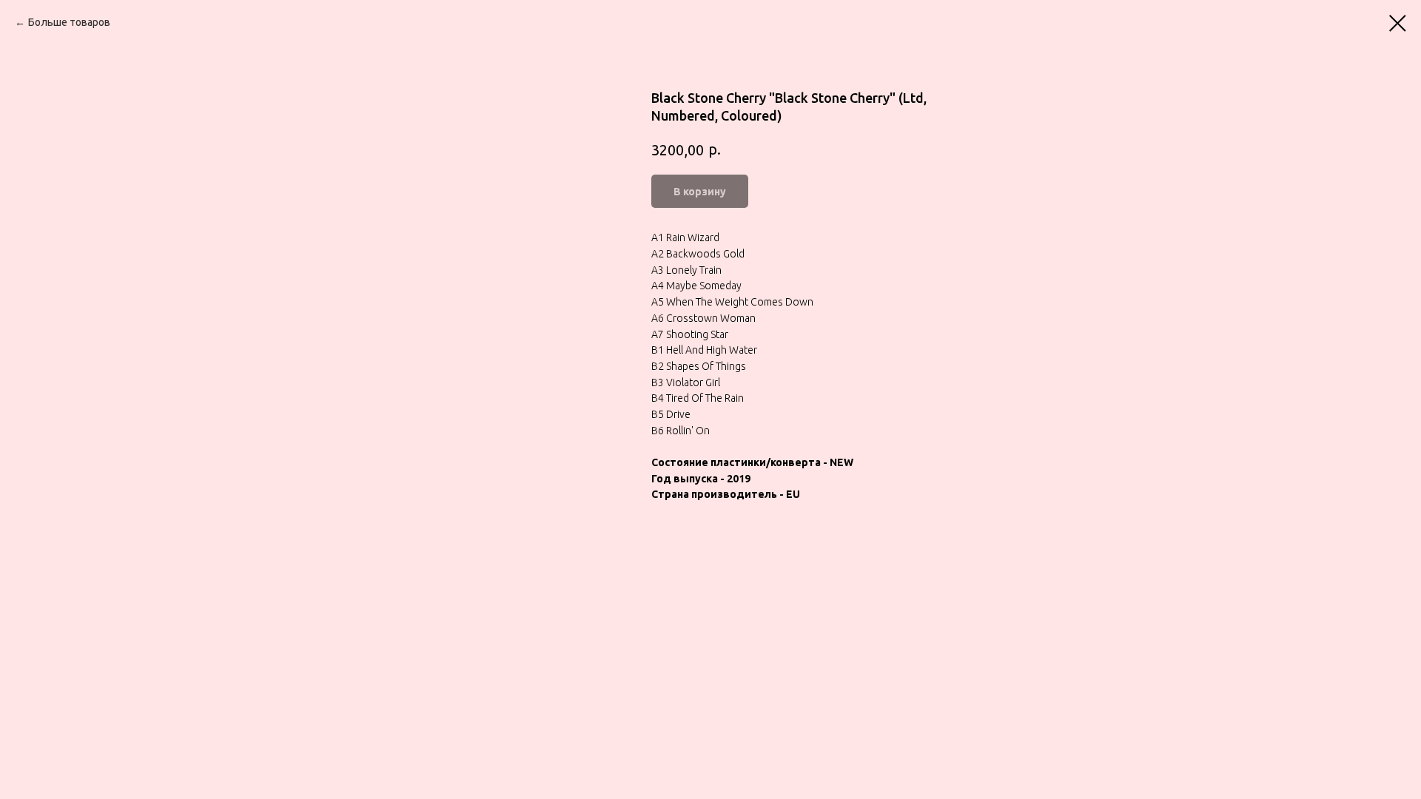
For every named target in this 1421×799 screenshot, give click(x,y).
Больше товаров (69, 22)
